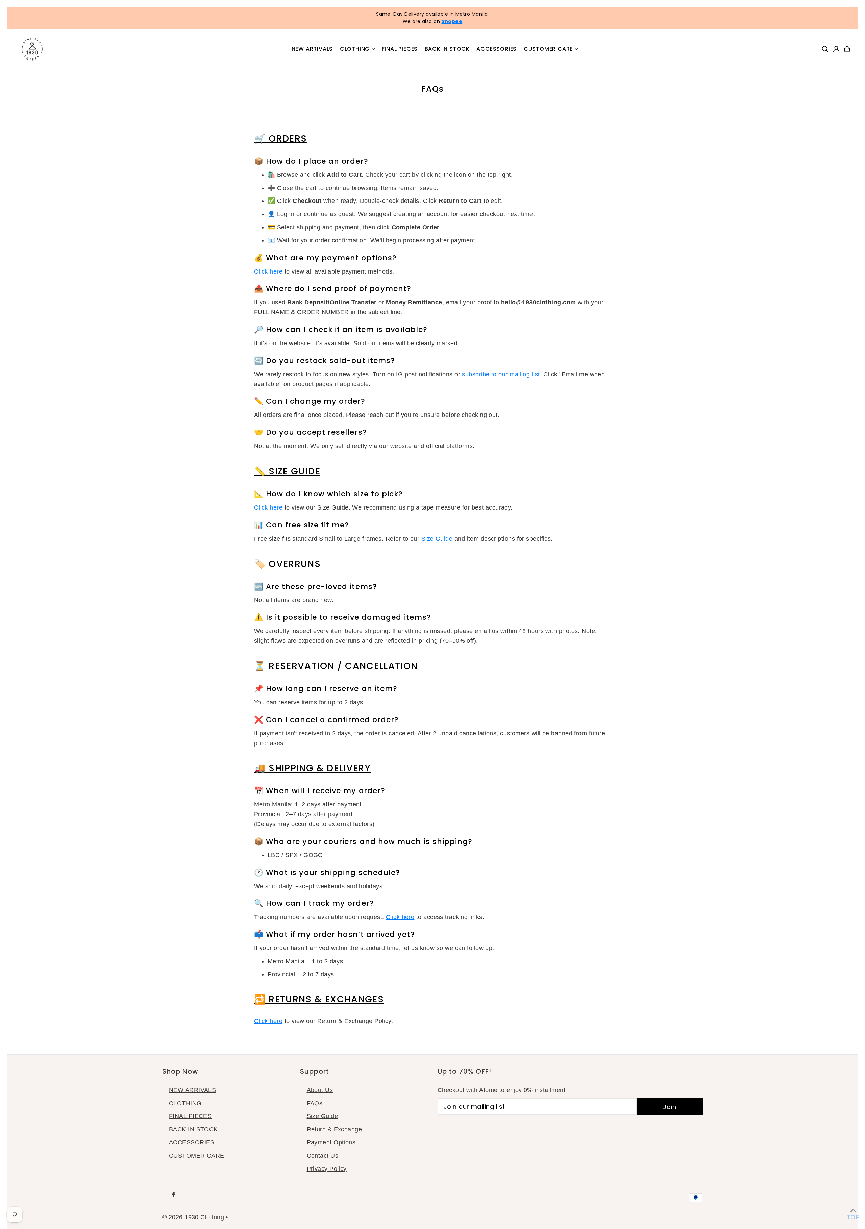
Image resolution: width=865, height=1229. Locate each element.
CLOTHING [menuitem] (355, 49)
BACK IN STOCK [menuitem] (447, 49)
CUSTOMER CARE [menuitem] (548, 49)
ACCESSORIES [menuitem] (496, 49)
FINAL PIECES (190, 1116)
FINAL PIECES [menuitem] (400, 49)
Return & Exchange (334, 1129)
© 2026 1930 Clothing (193, 1217)
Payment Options (331, 1142)
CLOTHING (185, 1103)
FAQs (315, 1103)
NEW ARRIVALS (192, 1090)
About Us (320, 1090)
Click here (268, 271)
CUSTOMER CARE (196, 1155)
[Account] (836, 49)
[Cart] (847, 49)
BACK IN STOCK (193, 1129)
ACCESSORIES (192, 1142)
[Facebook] (173, 1194)
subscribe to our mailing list (501, 374)
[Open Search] (825, 49)
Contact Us (323, 1155)
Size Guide (437, 538)
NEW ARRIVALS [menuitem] (312, 49)
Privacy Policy (327, 1168)
